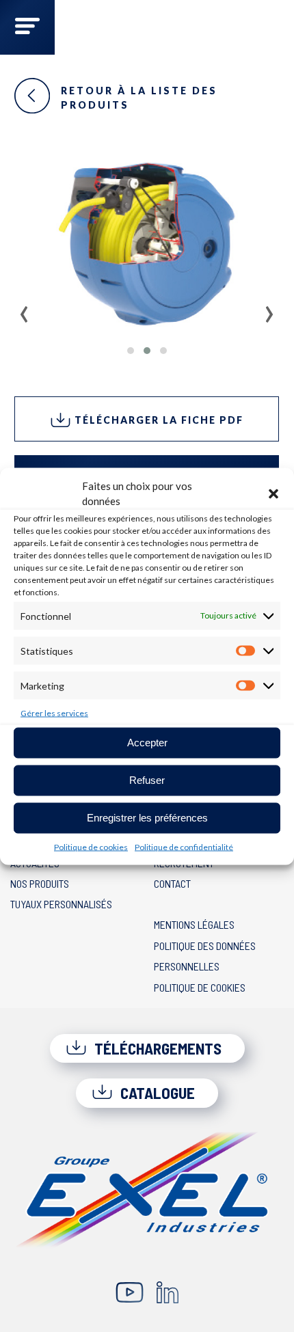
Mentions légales (194, 924)
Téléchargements (156, 1048)
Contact (172, 883)
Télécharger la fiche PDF (157, 420)
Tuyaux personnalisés (61, 903)
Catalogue (156, 1092)
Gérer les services (54, 712)
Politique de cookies (91, 846)
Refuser (147, 780)
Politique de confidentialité (184, 846)
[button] (273, 493)
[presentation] (24, 309)
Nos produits (39, 883)
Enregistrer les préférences (147, 818)
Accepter (147, 742)
